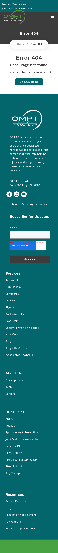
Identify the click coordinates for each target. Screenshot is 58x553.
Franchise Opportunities (20, 528)
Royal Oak (12, 321)
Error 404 (36, 44)
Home (21, 44)
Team (9, 387)
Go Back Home (29, 82)
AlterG (9, 418)
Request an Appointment (21, 514)
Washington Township (19, 355)
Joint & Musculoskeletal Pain (23, 439)
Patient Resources (17, 501)
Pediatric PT (13, 446)
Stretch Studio (14, 466)
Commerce (12, 293)
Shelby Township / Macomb (22, 327)
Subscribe (29, 259)
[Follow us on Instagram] (16, 194)
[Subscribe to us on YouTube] (24, 194)
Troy (8, 341)
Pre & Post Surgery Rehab (21, 459)
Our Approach (14, 380)
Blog (8, 508)
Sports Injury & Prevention (22, 432)
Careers (10, 393)
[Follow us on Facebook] (9, 194)
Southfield (12, 334)
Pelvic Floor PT (15, 452)
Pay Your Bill (13, 521)
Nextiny (42, 204)
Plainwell (11, 300)
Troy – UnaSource (16, 348)
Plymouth (11, 307)
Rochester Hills (15, 314)
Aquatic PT (12, 425)
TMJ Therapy (13, 473)
